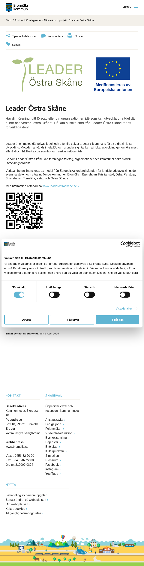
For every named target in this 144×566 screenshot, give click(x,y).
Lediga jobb (53, 424)
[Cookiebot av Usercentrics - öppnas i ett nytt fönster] (123, 244)
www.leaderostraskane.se (60, 186)
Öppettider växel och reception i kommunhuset (62, 408)
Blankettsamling (56, 437)
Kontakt (16, 44)
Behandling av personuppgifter (26, 495)
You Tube (52, 473)
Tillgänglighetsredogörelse (23, 513)
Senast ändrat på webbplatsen (26, 499)
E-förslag (51, 446)
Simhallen (52, 455)
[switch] (54, 295)
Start (8, 20)
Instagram (52, 469)
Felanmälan (53, 428)
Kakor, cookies (15, 508)
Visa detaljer (124, 308)
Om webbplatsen (17, 504)
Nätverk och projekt (55, 20)
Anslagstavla (54, 419)
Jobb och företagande (28, 20)
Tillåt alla (117, 319)
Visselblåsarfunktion (59, 433)
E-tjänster (52, 442)
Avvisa (26, 319)
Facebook (52, 464)
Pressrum (52, 460)
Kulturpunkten (55, 451)
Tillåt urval (72, 319)
